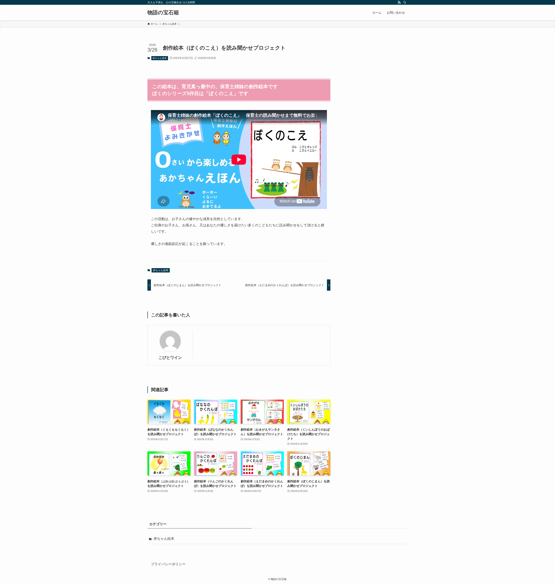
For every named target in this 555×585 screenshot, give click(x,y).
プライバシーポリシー (168, 564)
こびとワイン (170, 357)
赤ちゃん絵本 (159, 58)
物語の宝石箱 (163, 12)
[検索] (405, 2)
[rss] (399, 2)
